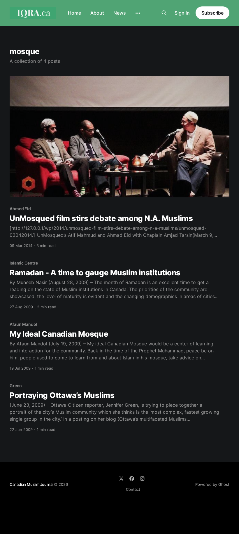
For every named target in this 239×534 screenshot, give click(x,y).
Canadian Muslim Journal (32, 484)
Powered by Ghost (212, 484)
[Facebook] (131, 478)
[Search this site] (164, 13)
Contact (133, 489)
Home (74, 13)
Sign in (182, 13)
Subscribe (212, 13)
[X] (121, 478)
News (119, 13)
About (97, 13)
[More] (137, 13)
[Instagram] (142, 478)
